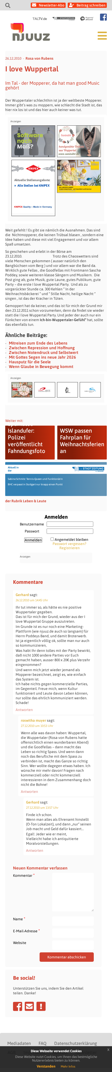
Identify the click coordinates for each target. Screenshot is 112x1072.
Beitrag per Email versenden (29, 1006)
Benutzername (32, 524)
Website (19, 943)
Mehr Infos (68, 1066)
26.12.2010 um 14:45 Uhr (32, 600)
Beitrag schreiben (91, 5)
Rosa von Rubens (39, 58)
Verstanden (46, 1066)
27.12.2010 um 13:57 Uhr (42, 808)
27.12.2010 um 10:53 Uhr (37, 726)
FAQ (42, 1043)
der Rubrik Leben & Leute (25, 501)
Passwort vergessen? (69, 544)
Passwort (32, 531)
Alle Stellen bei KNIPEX (31, 185)
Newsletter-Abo (51, 5)
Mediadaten (19, 1043)
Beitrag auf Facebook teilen (17, 1006)
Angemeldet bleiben (71, 539)
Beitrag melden (41, 1006)
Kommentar (24, 875)
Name (19, 918)
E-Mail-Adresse (26, 930)
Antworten (24, 710)
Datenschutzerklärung (75, 1043)
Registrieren (69, 548)
